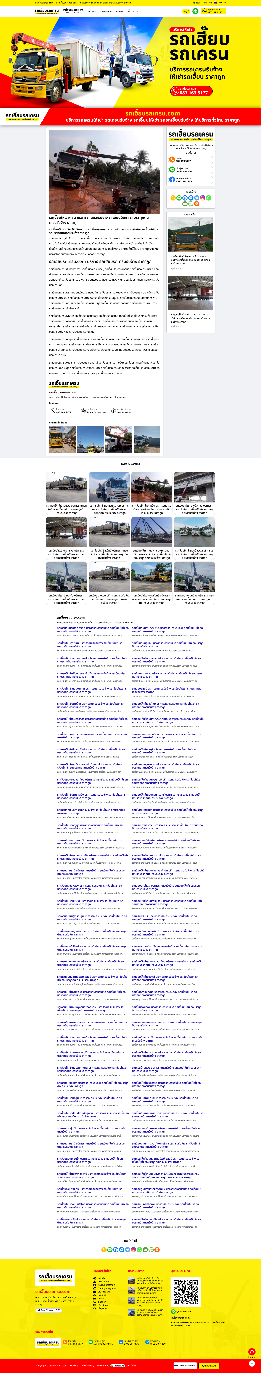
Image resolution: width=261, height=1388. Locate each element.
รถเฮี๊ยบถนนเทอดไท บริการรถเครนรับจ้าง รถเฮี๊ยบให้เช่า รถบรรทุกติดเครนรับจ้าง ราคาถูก (90, 1160)
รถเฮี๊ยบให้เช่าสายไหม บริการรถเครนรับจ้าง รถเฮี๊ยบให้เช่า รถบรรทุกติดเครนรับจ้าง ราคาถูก (165, 705)
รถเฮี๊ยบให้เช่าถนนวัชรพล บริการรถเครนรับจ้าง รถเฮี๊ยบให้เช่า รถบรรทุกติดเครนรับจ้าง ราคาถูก (194, 554)
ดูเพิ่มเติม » (176, 268)
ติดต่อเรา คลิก (214, 9)
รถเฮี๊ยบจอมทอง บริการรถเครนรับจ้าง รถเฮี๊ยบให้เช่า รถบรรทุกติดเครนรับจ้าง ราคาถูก (166, 1009)
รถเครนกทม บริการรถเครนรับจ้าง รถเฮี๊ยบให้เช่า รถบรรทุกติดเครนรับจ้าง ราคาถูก (91, 811)
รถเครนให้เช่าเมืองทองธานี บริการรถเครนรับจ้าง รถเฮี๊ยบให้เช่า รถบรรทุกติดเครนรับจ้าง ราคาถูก (92, 675)
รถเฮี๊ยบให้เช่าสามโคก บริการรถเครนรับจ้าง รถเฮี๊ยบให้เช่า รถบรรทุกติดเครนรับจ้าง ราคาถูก (90, 705)
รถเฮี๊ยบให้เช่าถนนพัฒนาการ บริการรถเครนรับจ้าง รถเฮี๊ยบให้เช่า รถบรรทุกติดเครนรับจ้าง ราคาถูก (167, 1115)
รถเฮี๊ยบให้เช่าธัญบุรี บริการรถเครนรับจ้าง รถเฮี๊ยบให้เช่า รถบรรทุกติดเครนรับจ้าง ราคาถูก (90, 827)
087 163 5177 (215, 12)
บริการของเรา (106, 11)
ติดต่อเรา (197, 2)
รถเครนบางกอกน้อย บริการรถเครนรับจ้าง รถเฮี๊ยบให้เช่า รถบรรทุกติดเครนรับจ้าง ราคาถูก (194, 599)
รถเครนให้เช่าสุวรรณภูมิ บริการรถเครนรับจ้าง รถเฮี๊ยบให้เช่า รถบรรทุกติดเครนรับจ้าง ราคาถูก (92, 918)
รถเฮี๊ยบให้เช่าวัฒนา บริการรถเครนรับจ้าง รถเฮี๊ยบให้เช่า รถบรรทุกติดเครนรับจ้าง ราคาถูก (89, 645)
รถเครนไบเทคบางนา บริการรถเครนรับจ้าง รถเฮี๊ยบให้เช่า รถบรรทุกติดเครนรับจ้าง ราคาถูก (90, 842)
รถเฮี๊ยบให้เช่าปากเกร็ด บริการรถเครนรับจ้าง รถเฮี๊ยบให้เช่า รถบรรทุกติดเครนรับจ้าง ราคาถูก (66, 599)
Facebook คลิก (124, 409)
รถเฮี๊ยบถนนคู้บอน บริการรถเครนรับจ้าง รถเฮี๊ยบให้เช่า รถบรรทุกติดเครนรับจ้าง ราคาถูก (167, 645)
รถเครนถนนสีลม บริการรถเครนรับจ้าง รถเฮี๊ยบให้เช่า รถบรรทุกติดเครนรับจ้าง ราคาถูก (167, 1024)
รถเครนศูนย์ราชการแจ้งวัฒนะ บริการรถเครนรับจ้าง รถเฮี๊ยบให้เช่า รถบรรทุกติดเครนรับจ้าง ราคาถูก (166, 1190)
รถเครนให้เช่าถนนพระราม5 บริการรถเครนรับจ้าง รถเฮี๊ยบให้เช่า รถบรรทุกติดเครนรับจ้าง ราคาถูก (166, 781)
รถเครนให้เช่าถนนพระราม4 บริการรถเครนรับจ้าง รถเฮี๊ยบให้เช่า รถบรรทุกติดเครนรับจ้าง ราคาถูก (150, 1301)
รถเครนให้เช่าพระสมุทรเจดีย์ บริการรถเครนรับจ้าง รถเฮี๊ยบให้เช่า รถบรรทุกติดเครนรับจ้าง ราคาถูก (92, 857)
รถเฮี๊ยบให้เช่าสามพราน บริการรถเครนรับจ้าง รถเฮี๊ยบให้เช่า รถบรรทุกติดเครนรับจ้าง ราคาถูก (91, 1054)
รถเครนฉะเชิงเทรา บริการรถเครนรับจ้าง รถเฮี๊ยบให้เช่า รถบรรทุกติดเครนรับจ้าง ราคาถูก (93, 1084)
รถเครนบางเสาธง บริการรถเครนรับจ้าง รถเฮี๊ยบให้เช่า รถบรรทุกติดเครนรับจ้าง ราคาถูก (167, 827)
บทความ (120, 11)
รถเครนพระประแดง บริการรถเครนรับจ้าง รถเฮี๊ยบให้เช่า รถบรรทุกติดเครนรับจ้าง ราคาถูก (164, 918)
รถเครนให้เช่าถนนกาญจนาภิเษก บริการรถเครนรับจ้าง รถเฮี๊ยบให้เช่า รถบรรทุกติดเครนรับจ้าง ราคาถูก (168, 720)
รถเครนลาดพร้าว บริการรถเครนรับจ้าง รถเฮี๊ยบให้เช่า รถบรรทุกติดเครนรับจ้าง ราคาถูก (167, 948)
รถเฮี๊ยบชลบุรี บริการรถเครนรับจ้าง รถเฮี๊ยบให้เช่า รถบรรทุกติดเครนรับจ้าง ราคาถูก (166, 690)
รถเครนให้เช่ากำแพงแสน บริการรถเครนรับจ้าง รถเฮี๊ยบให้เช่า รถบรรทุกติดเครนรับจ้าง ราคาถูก (92, 1024)
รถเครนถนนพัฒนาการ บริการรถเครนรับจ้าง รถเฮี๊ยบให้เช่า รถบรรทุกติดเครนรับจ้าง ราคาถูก (166, 1130)
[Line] (179, 198)
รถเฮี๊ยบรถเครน (184, 171)
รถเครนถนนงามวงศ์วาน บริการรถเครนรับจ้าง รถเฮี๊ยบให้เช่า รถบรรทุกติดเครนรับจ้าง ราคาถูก (167, 736)
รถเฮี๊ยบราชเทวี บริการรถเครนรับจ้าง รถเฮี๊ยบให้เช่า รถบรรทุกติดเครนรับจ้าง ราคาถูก (93, 736)
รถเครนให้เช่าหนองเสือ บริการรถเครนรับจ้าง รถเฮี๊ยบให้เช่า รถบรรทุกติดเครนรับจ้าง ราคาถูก (166, 1221)
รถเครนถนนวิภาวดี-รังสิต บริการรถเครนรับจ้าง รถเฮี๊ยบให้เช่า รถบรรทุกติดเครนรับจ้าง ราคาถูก (93, 629)
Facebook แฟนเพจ (184, 178)
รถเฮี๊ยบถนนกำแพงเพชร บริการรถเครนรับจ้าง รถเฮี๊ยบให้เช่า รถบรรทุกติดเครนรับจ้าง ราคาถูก (167, 629)
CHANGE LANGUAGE (188, 1365)
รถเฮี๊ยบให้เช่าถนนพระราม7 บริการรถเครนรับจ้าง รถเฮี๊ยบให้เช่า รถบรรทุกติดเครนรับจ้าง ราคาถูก (92, 660)
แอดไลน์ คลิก (92, 409)
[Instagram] (202, 198)
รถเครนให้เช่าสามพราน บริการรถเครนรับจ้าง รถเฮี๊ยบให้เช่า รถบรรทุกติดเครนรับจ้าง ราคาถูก (166, 660)
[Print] (196, 203)
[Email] (185, 203)
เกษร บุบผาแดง (124, 412)
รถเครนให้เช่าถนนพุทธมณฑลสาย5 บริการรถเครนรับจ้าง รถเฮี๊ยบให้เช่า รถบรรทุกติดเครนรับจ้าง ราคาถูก (90, 1009)
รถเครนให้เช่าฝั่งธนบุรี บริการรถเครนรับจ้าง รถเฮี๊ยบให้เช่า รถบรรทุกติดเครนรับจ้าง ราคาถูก (91, 751)
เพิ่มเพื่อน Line (182, 168)
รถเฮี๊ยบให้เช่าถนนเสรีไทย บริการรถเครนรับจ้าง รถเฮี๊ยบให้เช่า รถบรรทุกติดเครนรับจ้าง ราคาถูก (93, 1206)
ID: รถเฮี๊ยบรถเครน (96, 412)
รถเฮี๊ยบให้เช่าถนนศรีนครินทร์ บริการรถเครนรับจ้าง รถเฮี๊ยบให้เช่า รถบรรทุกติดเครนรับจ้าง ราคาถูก (166, 796)
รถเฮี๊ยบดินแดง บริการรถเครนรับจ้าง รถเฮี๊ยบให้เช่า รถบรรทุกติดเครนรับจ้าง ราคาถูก (167, 1039)
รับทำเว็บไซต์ (131, 1365)
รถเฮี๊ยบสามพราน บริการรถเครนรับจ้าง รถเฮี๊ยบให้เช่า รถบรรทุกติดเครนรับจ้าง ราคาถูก (167, 675)
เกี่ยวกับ (131, 11)
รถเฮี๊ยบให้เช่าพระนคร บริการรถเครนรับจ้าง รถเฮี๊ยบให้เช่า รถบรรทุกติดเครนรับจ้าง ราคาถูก (150, 1312)
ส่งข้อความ (155, 1341)
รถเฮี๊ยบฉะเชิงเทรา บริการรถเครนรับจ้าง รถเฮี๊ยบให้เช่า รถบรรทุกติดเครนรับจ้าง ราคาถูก (167, 811)
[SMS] (190, 203)
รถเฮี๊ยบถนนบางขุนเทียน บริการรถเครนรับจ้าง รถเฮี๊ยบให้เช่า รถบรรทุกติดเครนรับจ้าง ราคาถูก (92, 781)
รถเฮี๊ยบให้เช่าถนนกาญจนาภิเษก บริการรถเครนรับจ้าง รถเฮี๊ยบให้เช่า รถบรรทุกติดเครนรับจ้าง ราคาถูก (168, 872)
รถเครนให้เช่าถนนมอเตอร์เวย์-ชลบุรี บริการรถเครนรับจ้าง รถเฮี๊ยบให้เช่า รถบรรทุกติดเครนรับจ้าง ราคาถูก (166, 1160)
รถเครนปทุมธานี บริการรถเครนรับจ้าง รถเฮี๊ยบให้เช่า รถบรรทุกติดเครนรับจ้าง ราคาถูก (91, 872)
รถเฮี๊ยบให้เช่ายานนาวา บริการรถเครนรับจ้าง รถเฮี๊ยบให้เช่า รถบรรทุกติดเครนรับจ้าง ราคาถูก (190, 318)
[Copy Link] (173, 198)
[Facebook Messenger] (190, 198)
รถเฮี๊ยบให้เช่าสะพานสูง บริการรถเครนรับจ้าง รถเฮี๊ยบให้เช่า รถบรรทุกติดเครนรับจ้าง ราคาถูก (166, 1054)
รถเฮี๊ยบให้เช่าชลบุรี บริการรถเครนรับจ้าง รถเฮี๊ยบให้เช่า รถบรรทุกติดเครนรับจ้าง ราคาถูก (164, 751)
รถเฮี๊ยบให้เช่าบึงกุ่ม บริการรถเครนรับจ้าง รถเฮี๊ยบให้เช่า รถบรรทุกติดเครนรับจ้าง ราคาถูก (89, 1099)
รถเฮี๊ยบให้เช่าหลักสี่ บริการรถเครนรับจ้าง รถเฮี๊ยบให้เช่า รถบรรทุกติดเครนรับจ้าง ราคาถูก (109, 554)
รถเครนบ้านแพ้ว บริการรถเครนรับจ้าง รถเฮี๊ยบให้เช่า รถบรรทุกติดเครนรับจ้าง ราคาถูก (166, 1069)
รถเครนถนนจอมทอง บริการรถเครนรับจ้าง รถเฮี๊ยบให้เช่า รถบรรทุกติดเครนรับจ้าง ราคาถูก (90, 963)
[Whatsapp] (208, 198)
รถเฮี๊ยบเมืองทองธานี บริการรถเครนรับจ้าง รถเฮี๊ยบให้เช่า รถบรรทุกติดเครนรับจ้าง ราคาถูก (165, 933)
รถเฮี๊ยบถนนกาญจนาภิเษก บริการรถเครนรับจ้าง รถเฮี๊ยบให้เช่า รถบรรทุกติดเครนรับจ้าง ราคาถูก (166, 1145)
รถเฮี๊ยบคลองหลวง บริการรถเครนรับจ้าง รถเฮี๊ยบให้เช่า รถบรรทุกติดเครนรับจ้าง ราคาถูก (89, 887)
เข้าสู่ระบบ (208, 2)
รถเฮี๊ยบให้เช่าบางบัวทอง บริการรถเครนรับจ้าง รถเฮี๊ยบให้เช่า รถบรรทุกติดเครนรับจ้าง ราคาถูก (194, 509)
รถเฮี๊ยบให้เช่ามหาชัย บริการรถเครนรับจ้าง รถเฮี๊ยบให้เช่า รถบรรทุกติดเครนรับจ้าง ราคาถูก (90, 902)
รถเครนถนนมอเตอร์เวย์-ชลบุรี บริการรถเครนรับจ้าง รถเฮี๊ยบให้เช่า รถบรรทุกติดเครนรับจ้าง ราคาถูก (92, 978)
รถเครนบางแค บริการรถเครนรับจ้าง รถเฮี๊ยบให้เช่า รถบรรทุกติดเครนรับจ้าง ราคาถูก (149, 1290)
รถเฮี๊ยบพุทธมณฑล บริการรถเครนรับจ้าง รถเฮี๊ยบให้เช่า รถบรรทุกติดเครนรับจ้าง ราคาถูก (164, 993)
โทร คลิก (60, 409)
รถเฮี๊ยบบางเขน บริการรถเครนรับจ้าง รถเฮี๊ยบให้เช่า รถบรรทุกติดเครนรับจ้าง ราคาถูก (109, 599)
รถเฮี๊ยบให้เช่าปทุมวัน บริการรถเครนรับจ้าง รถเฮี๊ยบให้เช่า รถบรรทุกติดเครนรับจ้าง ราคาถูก (151, 509)
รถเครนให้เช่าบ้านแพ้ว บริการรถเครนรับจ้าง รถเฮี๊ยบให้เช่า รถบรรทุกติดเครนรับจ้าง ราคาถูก (66, 509)
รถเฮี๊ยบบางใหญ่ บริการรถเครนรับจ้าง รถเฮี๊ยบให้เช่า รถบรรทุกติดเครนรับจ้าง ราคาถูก (166, 887)
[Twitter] (196, 198)
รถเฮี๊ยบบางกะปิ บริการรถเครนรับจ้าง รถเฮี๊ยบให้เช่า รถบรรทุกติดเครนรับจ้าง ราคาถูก (91, 1221)
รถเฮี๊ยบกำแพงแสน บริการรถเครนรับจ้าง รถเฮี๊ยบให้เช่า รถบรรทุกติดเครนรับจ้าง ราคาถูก (89, 1190)
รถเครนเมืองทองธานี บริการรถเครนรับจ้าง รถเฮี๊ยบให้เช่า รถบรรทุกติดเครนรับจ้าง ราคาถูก (165, 1206)
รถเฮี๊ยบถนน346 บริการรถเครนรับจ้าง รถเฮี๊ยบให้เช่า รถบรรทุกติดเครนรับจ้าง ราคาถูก (92, 948)
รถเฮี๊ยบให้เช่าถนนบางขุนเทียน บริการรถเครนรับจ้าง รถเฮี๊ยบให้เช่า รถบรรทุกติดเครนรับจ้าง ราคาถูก (166, 963)
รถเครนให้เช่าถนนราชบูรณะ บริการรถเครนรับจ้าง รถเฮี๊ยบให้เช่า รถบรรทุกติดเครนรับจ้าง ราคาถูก (167, 902)
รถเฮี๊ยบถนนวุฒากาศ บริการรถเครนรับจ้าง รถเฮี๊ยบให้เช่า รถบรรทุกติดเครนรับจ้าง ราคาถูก (165, 766)
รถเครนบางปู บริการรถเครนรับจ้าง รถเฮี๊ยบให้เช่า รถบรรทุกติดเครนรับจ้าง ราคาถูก (91, 1130)
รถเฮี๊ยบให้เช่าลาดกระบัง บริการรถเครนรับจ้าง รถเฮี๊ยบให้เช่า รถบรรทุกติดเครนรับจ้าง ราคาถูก (92, 796)
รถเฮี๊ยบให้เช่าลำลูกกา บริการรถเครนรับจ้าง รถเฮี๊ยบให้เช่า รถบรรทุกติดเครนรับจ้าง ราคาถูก (190, 260)
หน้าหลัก (92, 11)
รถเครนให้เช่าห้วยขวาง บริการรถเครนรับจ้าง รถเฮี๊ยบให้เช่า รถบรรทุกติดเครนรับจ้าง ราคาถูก (91, 993)
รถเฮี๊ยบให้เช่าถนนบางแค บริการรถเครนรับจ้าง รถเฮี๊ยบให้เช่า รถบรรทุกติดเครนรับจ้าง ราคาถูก (92, 690)
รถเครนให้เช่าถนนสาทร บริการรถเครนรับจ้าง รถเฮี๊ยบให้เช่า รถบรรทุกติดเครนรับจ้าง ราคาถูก (166, 857)
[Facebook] (185, 198)
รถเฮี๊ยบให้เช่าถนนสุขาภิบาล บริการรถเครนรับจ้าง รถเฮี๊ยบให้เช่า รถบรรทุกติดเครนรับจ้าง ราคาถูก (92, 1069)
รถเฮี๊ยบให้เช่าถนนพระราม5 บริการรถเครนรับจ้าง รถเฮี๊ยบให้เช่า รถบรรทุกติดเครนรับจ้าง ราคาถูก (92, 1039)
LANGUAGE (223, 2)
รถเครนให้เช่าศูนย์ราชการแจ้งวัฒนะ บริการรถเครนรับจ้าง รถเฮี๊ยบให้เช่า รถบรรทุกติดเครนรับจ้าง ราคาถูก (90, 766)
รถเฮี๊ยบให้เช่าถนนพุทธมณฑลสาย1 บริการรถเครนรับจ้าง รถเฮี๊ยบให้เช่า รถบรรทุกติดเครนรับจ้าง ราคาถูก (152, 554)
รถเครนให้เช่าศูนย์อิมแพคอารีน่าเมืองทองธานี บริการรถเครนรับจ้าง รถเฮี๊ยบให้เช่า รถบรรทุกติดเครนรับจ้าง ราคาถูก (165, 1175)
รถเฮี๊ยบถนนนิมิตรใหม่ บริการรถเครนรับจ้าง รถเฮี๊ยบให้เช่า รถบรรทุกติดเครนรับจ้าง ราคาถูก (150, 1281)
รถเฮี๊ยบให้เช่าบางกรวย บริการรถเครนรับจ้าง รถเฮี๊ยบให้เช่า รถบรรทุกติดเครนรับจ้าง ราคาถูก (66, 554)
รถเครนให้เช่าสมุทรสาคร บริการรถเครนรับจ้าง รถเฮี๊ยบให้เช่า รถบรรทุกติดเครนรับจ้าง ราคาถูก (92, 720)
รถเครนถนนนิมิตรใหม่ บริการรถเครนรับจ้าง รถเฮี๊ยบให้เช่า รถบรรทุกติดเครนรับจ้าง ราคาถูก (166, 842)
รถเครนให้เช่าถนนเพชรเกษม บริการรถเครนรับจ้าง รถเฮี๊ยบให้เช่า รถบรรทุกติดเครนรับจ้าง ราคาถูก (109, 509)
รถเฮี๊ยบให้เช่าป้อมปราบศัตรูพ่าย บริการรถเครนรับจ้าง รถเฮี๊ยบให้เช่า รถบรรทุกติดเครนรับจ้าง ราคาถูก (93, 1115)
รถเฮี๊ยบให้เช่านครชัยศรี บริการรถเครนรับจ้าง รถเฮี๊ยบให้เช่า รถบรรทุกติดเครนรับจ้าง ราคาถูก (152, 599)
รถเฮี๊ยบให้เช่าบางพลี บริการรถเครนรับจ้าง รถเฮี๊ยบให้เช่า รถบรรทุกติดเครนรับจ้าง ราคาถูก (165, 978)
